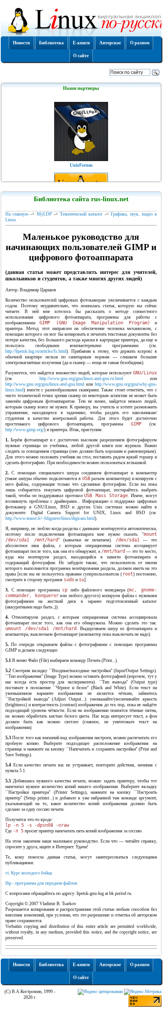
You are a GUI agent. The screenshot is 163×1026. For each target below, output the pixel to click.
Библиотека (51, 42)
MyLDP (44, 214)
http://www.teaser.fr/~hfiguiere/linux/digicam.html (50, 518)
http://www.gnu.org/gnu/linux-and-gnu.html (44, 384)
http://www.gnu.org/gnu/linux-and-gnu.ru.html (81, 378)
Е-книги (81, 42)
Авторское (110, 42)
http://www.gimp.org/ (24, 429)
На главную (16, 214)
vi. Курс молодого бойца (28, 873)
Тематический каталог (81, 214)
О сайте (81, 55)
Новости (21, 42)
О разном (139, 42)
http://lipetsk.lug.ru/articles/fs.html (35, 351)
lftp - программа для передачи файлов (41, 883)
